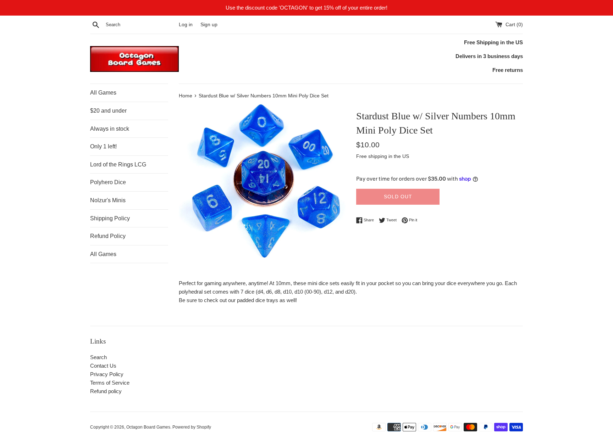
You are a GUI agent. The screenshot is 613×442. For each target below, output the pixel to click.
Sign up (208, 24)
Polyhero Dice (108, 182)
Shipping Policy (110, 218)
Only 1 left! (103, 146)
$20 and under (108, 111)
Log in (186, 24)
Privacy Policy (106, 374)
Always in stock (109, 129)
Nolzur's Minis (108, 200)
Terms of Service (109, 383)
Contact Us (103, 366)
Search (98, 357)
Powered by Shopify (191, 427)
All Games (103, 93)
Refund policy (106, 391)
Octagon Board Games (148, 427)
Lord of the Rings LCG (118, 165)
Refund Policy (108, 236)
